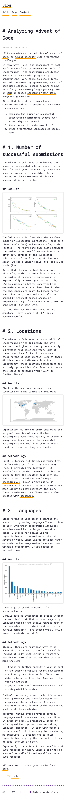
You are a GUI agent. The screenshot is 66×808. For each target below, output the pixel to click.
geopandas (26, 495)
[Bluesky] (24, 792)
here (5, 768)
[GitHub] (4, 792)
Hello (5, 12)
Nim (9, 92)
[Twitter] (14, 792)
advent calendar (25, 56)
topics (33, 689)
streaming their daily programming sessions (29, 94)
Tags (14, 12)
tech (15, 775)
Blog (6, 5)
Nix (58, 89)
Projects (25, 12)
